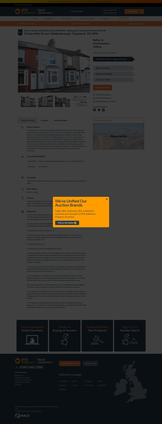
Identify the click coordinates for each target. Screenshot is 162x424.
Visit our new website (65, 223)
